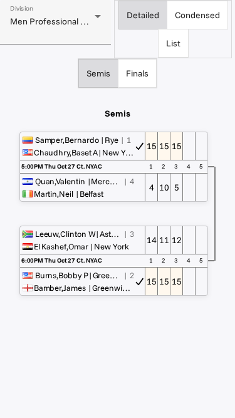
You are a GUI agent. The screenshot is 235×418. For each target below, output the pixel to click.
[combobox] (55, 21)
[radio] (143, 15)
